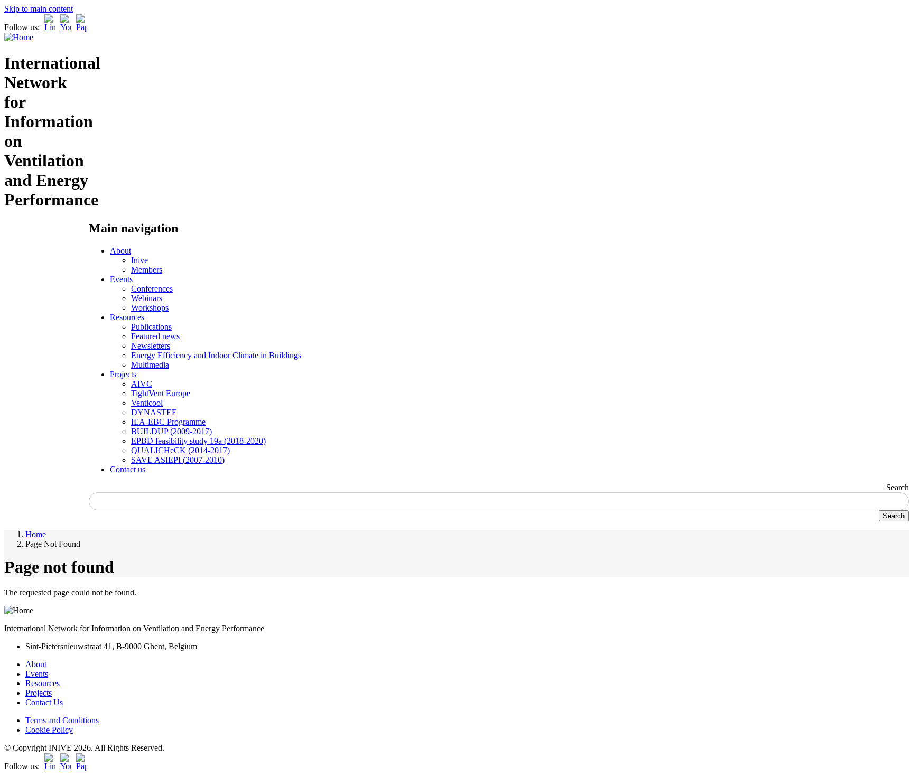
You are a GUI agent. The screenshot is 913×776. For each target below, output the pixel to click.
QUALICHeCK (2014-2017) (180, 450)
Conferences (152, 288)
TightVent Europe (160, 393)
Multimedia (150, 364)
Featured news (155, 336)
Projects (123, 374)
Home (35, 534)
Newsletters (150, 345)
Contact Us (44, 702)
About (120, 250)
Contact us (127, 469)
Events (121, 279)
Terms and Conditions (62, 720)
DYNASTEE (154, 412)
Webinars (146, 298)
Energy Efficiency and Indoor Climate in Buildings (216, 355)
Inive (139, 260)
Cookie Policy (49, 729)
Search (897, 487)
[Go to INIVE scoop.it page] (84, 27)
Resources (127, 317)
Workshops (150, 307)
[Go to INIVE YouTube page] (65, 27)
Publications (151, 326)
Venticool (147, 402)
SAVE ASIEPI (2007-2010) (178, 459)
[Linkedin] (50, 27)
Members (146, 269)
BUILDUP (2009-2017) (171, 431)
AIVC (141, 383)
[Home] (18, 37)
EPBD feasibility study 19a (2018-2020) (198, 440)
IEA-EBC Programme (168, 421)
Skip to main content (38, 8)
